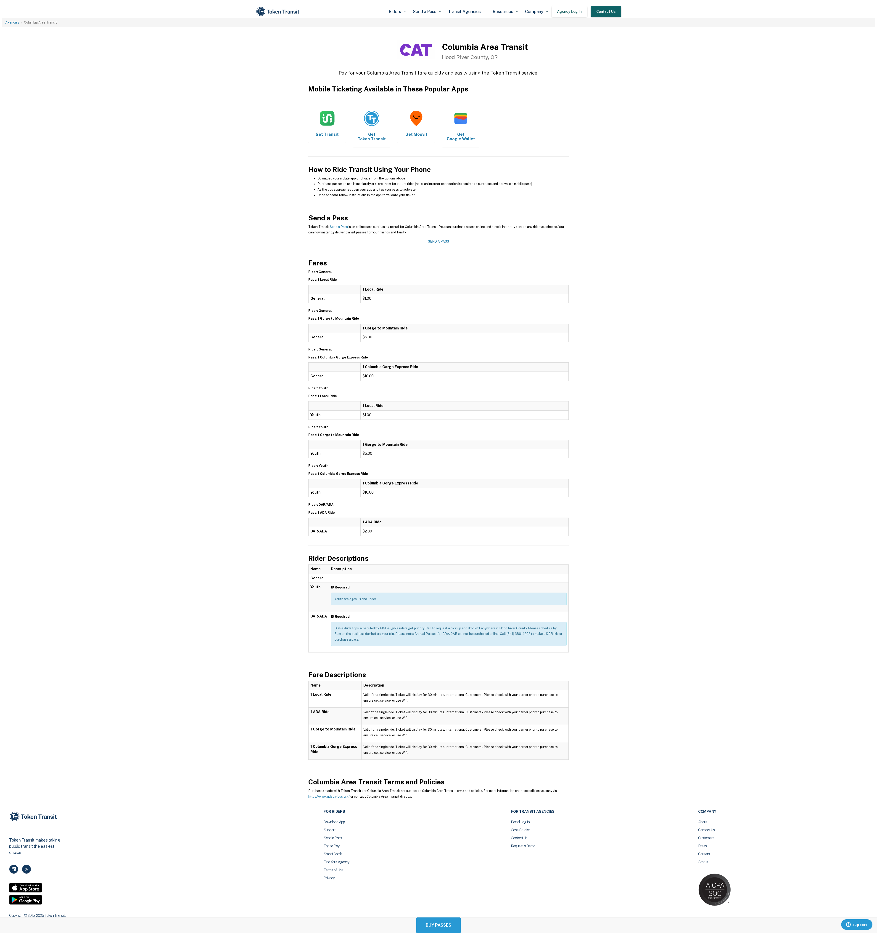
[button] (397, 11)
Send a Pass (339, 227)
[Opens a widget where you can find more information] (856, 925)
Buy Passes (438, 925)
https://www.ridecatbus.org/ (329, 796)
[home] (278, 11)
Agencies (12, 22)
